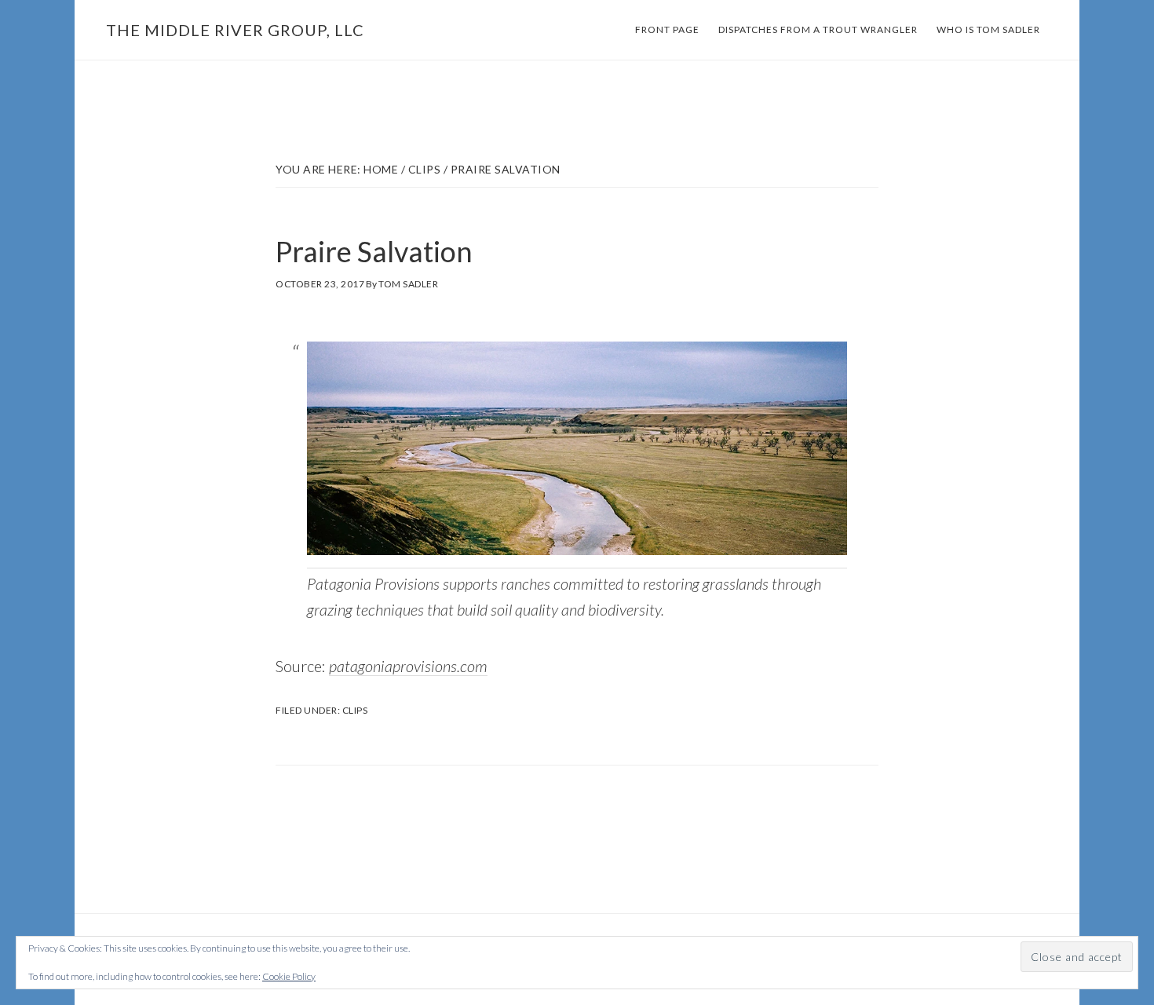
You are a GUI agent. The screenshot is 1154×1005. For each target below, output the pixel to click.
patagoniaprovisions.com (408, 665)
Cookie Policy (289, 976)
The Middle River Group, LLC (235, 29)
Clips (355, 710)
